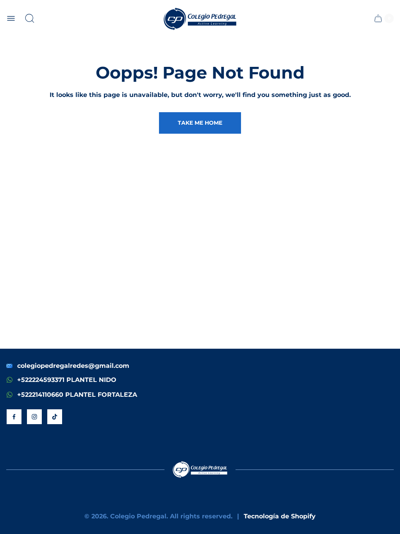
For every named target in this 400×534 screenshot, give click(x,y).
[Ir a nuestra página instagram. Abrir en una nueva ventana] (34, 417)
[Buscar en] (29, 18)
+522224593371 (40, 379)
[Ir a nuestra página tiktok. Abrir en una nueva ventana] (54, 417)
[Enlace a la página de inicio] (200, 469)
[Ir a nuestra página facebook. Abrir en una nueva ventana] (14, 417)
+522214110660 (40, 394)
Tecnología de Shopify (280, 516)
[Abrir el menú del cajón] (11, 18)
